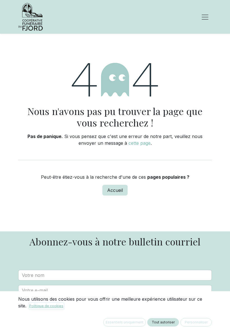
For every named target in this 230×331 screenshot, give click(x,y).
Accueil (115, 190)
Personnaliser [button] (196, 322)
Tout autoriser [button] (163, 322)
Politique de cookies (46, 306)
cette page (139, 143)
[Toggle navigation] (205, 17)
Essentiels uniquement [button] (124, 322)
